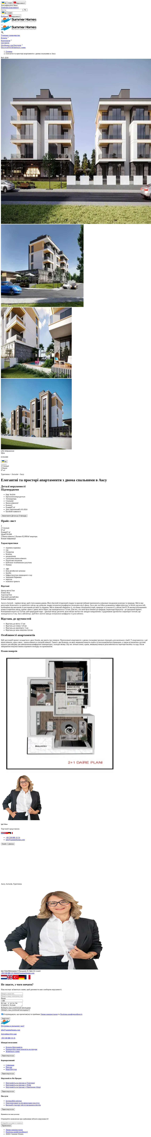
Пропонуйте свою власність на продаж (21, 1049)
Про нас (9, 1067)
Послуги (4, 47)
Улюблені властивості (10, 7)
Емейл (4, 844)
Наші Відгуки (11, 1069)
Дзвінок (11, 844)
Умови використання (49, 1014)
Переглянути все (8, 1056)
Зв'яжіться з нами (19, 47)
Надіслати (5, 1018)
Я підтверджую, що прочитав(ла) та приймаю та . (43, 1014)
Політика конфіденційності (71, 1014)
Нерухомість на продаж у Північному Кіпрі (23, 1087)
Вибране (4, 16)
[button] (5, 38)
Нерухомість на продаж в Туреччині (20, 1083)
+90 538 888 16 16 (13, 838)
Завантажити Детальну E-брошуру (14, 516)
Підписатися (6, 1126)
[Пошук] (25, 10)
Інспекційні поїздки (14, 1101)
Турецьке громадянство (10, 35)
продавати (5, 43)
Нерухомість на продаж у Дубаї (18, 1085)
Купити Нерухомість (14, 1047)
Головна (9, 51)
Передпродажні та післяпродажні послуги (23, 1103)
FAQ (10, 47)
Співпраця (10, 1065)
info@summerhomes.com (15, 840)
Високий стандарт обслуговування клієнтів (23, 1105)
